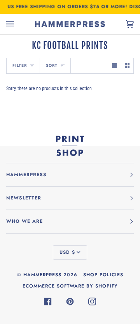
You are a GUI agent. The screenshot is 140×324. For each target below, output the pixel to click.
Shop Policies (103, 274)
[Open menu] (18, 24)
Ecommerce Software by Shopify (70, 285)
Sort (52, 65)
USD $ (67, 252)
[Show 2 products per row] (127, 65)
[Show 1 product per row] (114, 65)
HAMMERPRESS (42, 274)
